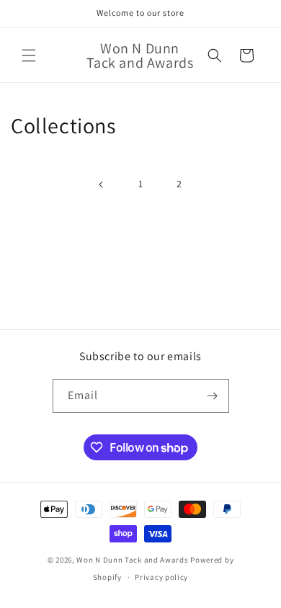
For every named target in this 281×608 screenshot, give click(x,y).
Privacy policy (161, 577)
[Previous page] (101, 184)
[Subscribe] (212, 396)
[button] (29, 55)
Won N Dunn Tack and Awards (132, 560)
